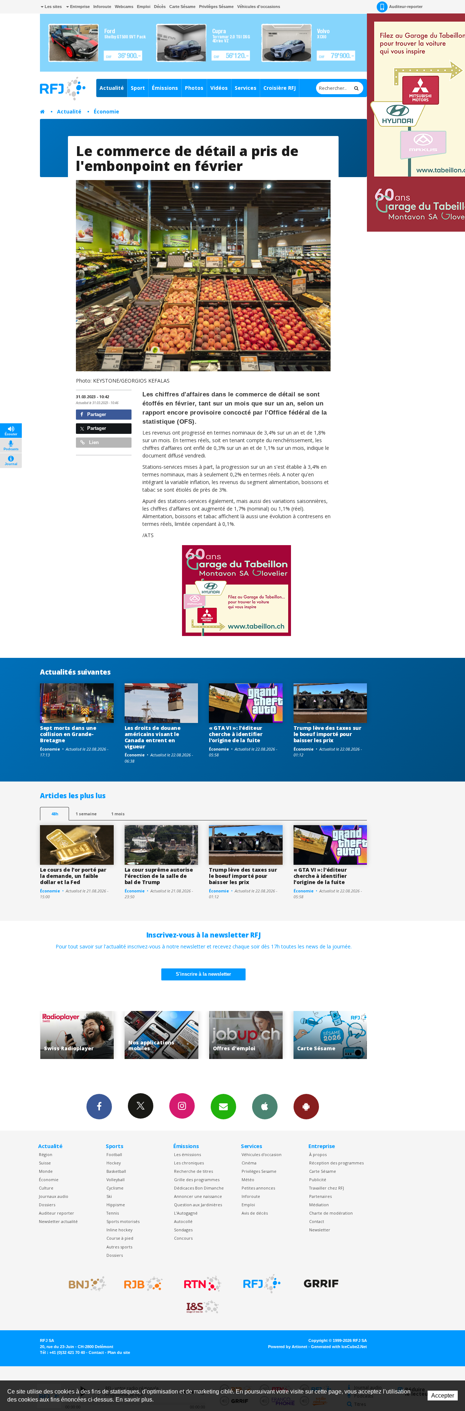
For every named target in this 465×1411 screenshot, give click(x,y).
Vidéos (219, 87)
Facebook (99, 1106)
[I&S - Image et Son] (202, 1307)
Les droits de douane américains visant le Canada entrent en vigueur (153, 737)
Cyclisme (115, 1188)
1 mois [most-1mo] (118, 813)
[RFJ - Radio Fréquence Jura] (262, 1284)
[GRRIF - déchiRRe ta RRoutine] (321, 1284)
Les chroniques (189, 1162)
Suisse (45, 1162)
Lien (93, 442)
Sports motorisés (123, 1221)
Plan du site (119, 1352)
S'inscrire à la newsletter (203, 974)
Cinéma (249, 1162)
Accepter (442, 1395)
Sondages (183, 1229)
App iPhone (265, 1106)
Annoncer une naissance (198, 1196)
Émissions (165, 87)
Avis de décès (255, 1213)
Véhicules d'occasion (262, 1154)
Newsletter (319, 1229)
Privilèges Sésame (216, 6)
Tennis (112, 1213)
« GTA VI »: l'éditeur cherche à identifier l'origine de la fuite (235, 734)
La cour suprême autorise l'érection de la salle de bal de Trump (159, 876)
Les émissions (187, 1154)
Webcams (124, 6)
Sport (138, 87)
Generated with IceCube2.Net (339, 1346)
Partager (96, 414)
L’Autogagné (186, 1213)
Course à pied (119, 1238)
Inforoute (102, 6)
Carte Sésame (182, 6)
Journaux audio (53, 1196)
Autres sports (119, 1246)
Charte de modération (331, 1213)
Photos (194, 87)
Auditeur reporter (56, 1213)
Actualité (112, 87)
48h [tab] (54, 813)
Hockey (113, 1162)
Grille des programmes (196, 1179)
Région (45, 1154)
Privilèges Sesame (259, 1171)
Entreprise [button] (79, 6)
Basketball (116, 1171)
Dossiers (47, 1204)
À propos (318, 1154)
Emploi (143, 6)
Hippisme (115, 1204)
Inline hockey (119, 1229)
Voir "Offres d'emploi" (162, 1035)
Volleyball (115, 1179)
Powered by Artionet (287, 1346)
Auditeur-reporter (405, 6)
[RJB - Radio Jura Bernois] (143, 1284)
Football (114, 1154)
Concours (183, 1238)
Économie (106, 111)
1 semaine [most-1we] (86, 813)
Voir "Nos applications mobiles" (78, 1035)
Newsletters (223, 1106)
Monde (46, 1171)
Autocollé (183, 1221)
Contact (316, 1221)
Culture (46, 1188)
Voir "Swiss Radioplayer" (331, 1035)
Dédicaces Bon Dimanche (199, 1188)
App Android (306, 1106)
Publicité (317, 1179)
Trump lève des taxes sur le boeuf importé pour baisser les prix (327, 734)
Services (245, 87)
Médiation (319, 1204)
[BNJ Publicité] (84, 1284)
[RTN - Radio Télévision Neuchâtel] (202, 1284)
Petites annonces (258, 1188)
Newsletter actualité (58, 1221)
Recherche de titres (193, 1171)
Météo (248, 1179)
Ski (109, 1196)
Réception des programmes (336, 1162)
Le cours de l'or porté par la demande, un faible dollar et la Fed (73, 876)
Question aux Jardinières (198, 1204)
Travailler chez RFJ (326, 1188)
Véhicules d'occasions (258, 6)
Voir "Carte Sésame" (247, 1035)
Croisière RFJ (279, 87)
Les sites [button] (53, 6)
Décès (160, 6)
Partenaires (320, 1196)
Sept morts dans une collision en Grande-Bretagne (68, 734)
